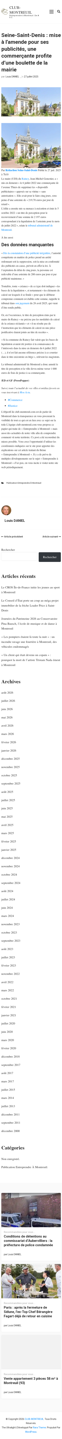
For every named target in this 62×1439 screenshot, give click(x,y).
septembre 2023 (10, 941)
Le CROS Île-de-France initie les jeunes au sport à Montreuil (30, 589)
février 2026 (8, 742)
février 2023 (8, 965)
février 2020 (8, 1048)
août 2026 (7, 692)
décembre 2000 (10, 1131)
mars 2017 (7, 1081)
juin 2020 (7, 1032)
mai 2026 (7, 717)
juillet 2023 (8, 957)
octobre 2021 (9, 998)
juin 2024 (7, 908)
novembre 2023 (10, 924)
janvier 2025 (8, 850)
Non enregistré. (10, 1159)
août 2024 (7, 891)
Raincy (25, 178)
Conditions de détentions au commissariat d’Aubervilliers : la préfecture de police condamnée (28, 1240)
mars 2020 (7, 1040)
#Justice (13, 406)
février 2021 (8, 1007)
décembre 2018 (10, 1056)
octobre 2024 (9, 874)
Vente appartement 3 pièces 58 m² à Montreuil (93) (31, 1381)
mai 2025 (7, 816)
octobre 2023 (9, 932)
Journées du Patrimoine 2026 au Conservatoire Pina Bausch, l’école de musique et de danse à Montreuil (29, 623)
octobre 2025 (9, 775)
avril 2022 (7, 982)
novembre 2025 (10, 767)
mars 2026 (7, 734)
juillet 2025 (8, 800)
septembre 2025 (10, 783)
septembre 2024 (10, 883)
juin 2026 (7, 709)
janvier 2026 (8, 750)
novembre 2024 (10, 866)
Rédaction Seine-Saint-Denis (21, 170)
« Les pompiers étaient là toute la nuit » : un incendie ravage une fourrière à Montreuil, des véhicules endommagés (29, 641)
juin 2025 (7, 808)
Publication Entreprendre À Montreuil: (24, 483)
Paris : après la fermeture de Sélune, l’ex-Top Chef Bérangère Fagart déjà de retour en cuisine (28, 1311)
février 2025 (8, 841)
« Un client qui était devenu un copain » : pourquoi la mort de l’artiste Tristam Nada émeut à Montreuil (30, 660)
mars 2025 (7, 833)
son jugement (22, 303)
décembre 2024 (10, 858)
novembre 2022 (10, 974)
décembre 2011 (10, 1114)
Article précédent (13, 536)
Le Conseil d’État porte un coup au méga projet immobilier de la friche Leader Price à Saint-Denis (30, 605)
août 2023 (7, 949)
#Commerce (15, 400)
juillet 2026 (8, 701)
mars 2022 (7, 990)
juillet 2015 (8, 1090)
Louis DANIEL (12, 76)
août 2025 (7, 792)
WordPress (31, 1432)
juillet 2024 (8, 899)
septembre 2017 (10, 1065)
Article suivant (50, 536)
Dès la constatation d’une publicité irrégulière (26, 253)
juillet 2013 (8, 1106)
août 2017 (7, 1073)
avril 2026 (7, 725)
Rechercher (8, 550)
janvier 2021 (8, 1015)
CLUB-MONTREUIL (20, 10)
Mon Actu (25, 392)
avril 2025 (7, 825)
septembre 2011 (10, 1122)
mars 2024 (7, 916)
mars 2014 (7, 1098)
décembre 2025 (10, 759)
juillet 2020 (8, 1023)
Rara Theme (39, 1427)
